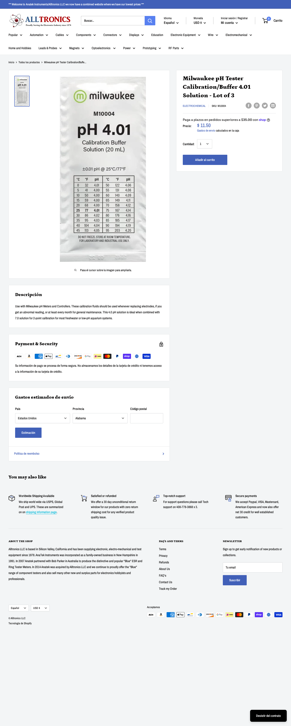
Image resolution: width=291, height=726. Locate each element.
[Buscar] (150, 20)
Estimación (28, 432)
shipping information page (41, 512)
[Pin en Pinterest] (257, 105)
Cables (60, 35)
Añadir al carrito (205, 159)
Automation (36, 35)
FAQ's (162, 575)
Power (127, 48)
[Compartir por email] (273, 105)
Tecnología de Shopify (20, 623)
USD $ (36, 608)
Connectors (110, 35)
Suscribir (234, 580)
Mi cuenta (228, 22)
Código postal (138, 409)
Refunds (164, 562)
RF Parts (174, 48)
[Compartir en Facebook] (249, 105)
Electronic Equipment (183, 35)
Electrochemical (194, 106)
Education (157, 35)
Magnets (74, 48)
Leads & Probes (48, 48)
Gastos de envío (206, 130)
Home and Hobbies (20, 48)
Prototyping (149, 48)
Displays (134, 35)
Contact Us (165, 582)
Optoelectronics (101, 48)
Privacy (163, 555)
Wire (210, 35)
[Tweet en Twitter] (265, 105)
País (17, 409)
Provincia (78, 409)
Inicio (11, 62)
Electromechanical (236, 35)
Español (15, 608)
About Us (164, 569)
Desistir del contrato (268, 715)
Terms (162, 549)
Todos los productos (29, 62)
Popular (13, 35)
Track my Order (168, 588)
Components (83, 35)
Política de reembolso (26, 453)
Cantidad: (188, 144)
